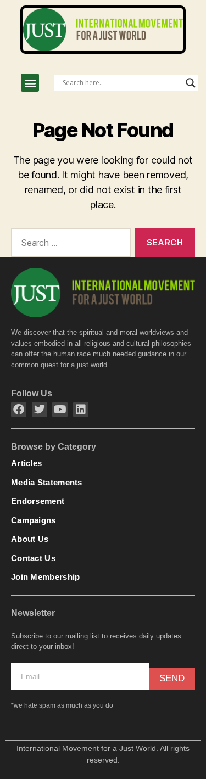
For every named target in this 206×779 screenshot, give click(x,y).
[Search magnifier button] (190, 83)
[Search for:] (69, 244)
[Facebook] (18, 409)
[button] (30, 83)
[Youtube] (60, 409)
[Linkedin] (80, 409)
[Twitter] (39, 409)
